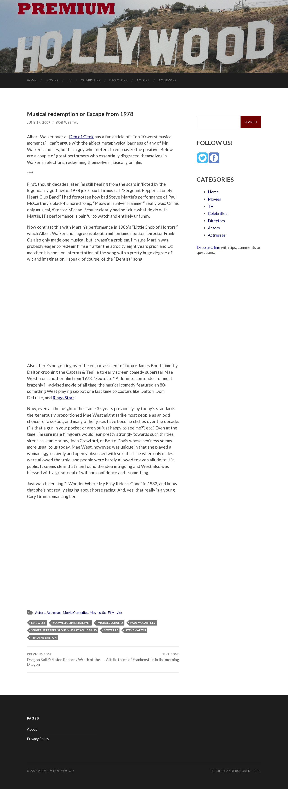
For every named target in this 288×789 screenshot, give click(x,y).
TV (69, 80)
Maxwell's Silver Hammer (71, 622)
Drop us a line (208, 247)
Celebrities (90, 80)
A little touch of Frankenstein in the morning (142, 657)
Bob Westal (67, 122)
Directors (118, 80)
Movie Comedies (75, 612)
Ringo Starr (63, 397)
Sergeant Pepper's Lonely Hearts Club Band (64, 630)
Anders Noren (238, 771)
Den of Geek (81, 136)
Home (32, 80)
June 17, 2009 (38, 122)
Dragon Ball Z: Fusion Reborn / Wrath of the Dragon (63, 659)
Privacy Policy (38, 738)
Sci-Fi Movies (112, 612)
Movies (52, 80)
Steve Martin (135, 630)
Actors (143, 80)
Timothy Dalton (43, 637)
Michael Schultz (110, 622)
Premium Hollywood (56, 771)
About (32, 729)
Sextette (111, 630)
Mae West (38, 622)
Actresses (167, 80)
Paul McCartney (142, 622)
